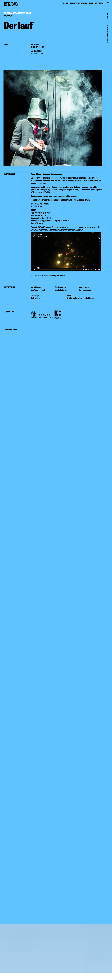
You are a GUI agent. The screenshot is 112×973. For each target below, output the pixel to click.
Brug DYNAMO (75, 3)
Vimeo (62, 275)
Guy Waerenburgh (49, 275)
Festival (84, 3)
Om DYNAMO (99, 3)
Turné (91, 3)
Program (65, 3)
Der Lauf (34, 275)
